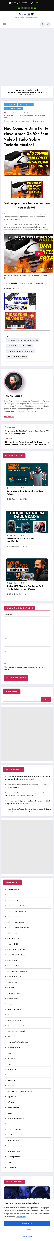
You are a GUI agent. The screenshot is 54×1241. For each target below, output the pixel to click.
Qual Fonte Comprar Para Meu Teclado (22, 115)
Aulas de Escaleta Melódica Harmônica (20, 906)
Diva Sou (10, 1037)
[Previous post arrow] (48, 430)
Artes (9, 895)
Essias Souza (36, 113)
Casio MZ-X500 (12, 960)
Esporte (10, 1053)
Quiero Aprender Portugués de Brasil (20, 1091)
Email (5, 651)
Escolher (27, 1229)
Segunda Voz (12, 1097)
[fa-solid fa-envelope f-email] (35, 8)
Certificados (11, 988)
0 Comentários (39, 121)
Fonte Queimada (26, 346)
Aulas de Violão (13, 933)
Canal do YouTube (11, 105)
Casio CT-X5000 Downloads (16, 949)
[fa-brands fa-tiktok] (29, 8)
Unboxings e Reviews (14, 1157)
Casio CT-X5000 (13, 944)
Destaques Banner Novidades (17, 1026)
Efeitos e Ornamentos (14, 1048)
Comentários (8, 614)
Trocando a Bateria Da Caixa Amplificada (20, 540)
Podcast (10, 1075)
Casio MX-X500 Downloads (16, 955)
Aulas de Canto (13, 900)
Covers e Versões (13, 998)
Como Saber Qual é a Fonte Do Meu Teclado (19, 113)
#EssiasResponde (13, 889)
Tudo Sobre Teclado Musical (13, 108)
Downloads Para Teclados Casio (18, 1042)
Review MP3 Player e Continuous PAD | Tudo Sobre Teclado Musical (25, 587)
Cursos (10, 1004)
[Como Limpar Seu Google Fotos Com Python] (27, 474)
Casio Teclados (12, 982)
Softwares (11, 1102)
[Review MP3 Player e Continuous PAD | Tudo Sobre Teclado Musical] (27, 569)
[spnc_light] (48, 24)
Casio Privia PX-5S (13, 966)
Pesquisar (11, 691)
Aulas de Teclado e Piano (16, 917)
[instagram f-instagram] (22, 8)
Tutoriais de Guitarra (14, 1140)
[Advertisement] (27, 57)
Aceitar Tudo (27, 1223)
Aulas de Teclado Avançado (17, 911)
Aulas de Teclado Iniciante (16, 922)
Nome (6, 638)
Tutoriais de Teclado (14, 1146)
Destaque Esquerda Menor (16, 1015)
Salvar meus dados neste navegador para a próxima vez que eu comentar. (24, 668)
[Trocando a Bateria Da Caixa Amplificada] (27, 522)
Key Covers (11, 1058)
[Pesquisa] (42, 24)
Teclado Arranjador (14, 1108)
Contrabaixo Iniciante (14, 993)
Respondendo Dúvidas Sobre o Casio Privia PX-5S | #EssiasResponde (27, 432)
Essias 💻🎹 (26, 14)
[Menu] (4, 24)
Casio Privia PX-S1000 (14, 977)
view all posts (9, 416)
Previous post (10, 427)
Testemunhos (12, 1124)
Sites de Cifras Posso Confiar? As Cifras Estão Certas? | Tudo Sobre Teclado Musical (25, 443)
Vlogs (9, 1162)
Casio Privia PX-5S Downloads (17, 971)
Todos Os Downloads (14, 1129)
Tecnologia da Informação (16, 1118)
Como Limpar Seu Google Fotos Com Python (25, 492)
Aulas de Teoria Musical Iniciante (18, 928)
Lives (9, 1064)
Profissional (11, 1080)
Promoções (11, 1086)
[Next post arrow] (48, 443)
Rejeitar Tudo (27, 1236)
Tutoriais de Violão (14, 1151)
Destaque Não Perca (26, 105)
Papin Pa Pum (12, 1069)
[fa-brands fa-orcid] (32, 8)
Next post (8, 438)
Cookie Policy (21, 1216)
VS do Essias (12, 1167)
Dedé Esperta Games (14, 1009)
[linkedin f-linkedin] (25, 8)
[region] (27, 1220)
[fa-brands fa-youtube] (19, 8)
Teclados (10, 1113)
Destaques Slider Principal (16, 1031)
